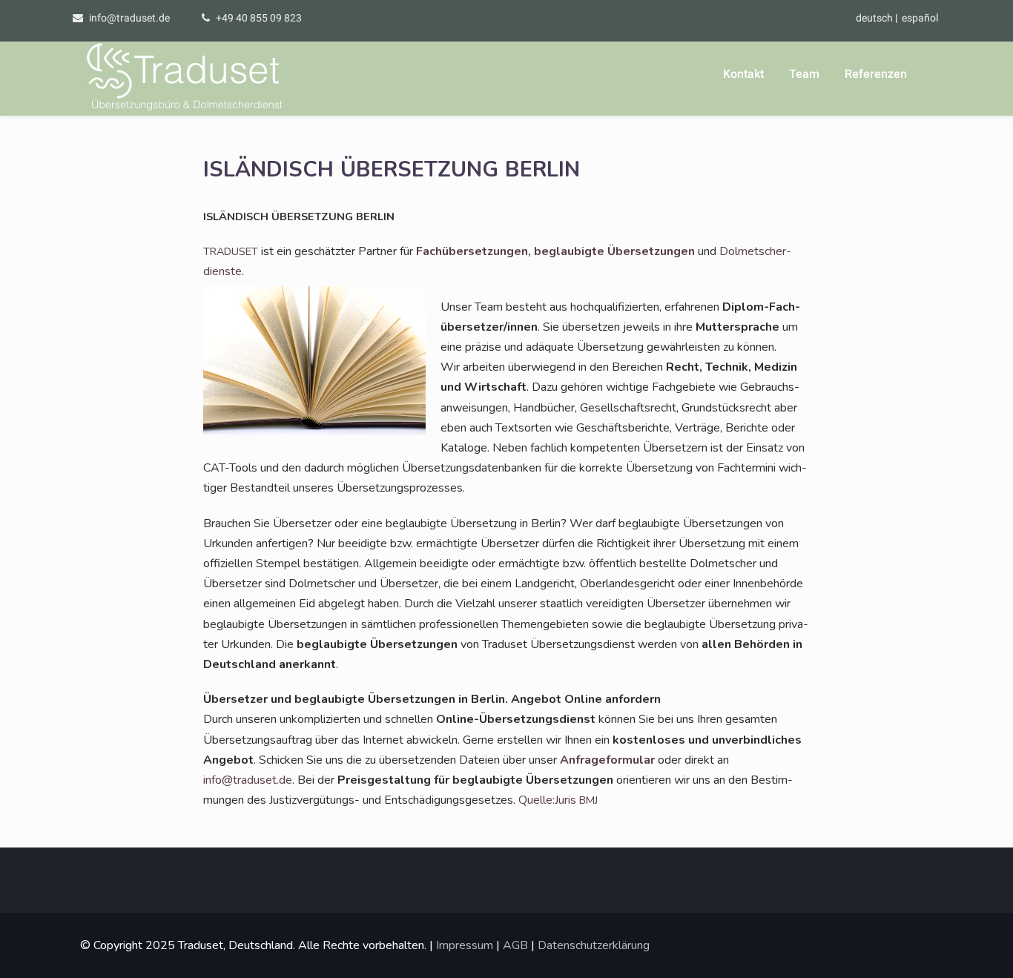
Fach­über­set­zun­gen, (473, 251)
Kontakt (743, 74)
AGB (515, 945)
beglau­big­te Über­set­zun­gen (614, 251)
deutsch (874, 18)
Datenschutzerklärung (594, 945)
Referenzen (876, 74)
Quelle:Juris (558, 800)
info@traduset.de (129, 18)
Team (804, 74)
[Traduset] (186, 79)
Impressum (464, 945)
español (920, 18)
